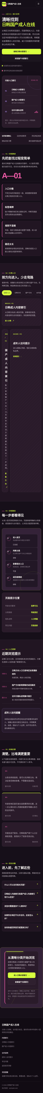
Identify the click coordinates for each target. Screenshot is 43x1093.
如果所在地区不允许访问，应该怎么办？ (18, 916)
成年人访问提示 (7, 1057)
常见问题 (5, 1061)
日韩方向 (18, 293)
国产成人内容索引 (8, 1046)
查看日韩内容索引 (21, 51)
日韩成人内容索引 (8, 1042)
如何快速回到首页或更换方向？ (17, 927)
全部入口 (7, 293)
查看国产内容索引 (21, 982)
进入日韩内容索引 (22, 975)
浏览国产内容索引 (21, 58)
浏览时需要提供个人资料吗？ (16, 906)
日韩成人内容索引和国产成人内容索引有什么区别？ (19, 895)
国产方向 (28, 293)
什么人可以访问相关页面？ (15, 885)
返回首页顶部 (6, 1066)
